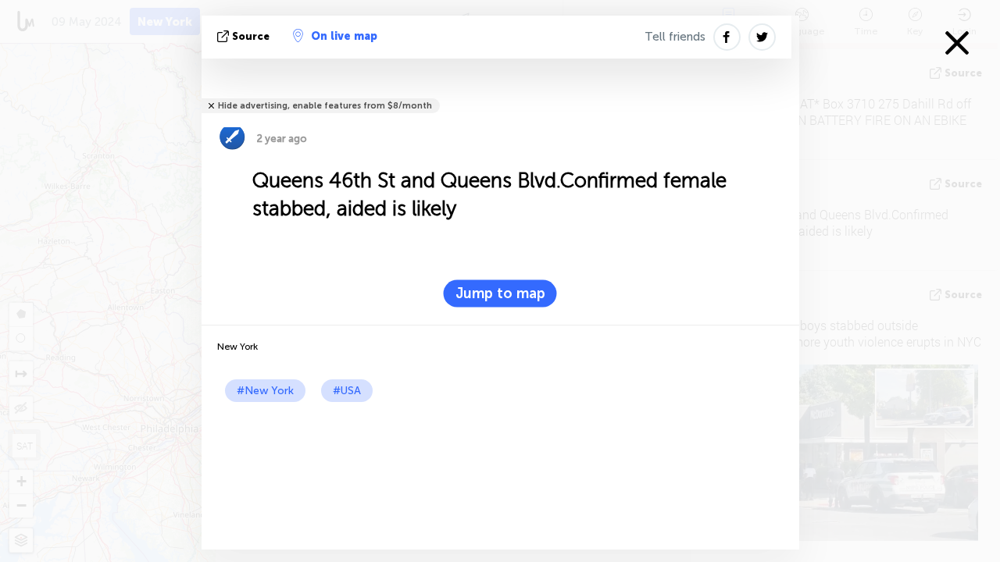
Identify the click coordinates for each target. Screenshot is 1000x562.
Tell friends (675, 37)
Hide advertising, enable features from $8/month (325, 106)
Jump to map (500, 293)
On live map (344, 36)
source (251, 36)
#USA (347, 390)
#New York (265, 390)
